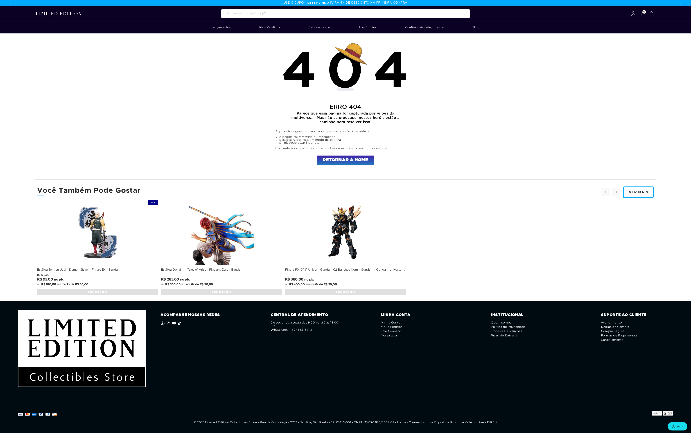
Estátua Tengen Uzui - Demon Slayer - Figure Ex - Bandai (77, 269)
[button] (319, 27)
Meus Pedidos (391, 326)
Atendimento (611, 322)
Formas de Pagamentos (619, 335)
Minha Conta (390, 322)
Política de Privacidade (508, 326)
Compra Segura (613, 331)
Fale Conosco (391, 331)
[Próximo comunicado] (681, 2)
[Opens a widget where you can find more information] (677, 426)
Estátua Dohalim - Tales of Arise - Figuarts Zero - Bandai (201, 269)
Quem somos (501, 322)
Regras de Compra (615, 326)
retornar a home (345, 160)
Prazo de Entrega (504, 335)
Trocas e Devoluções (506, 331)
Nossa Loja (389, 335)
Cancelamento (612, 339)
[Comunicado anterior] (10, 2)
